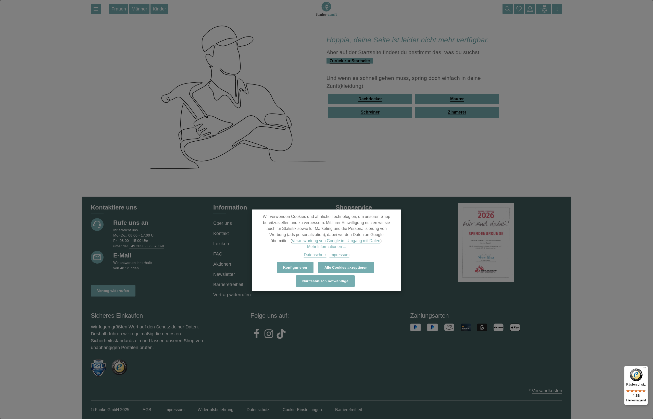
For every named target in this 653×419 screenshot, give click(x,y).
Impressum (339, 255)
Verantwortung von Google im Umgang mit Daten (336, 241)
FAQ (217, 253)
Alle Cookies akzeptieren (346, 267)
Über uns (222, 223)
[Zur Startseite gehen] (326, 9)
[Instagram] (269, 334)
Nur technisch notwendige (325, 281)
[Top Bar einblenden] (557, 9)
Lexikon (221, 243)
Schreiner (370, 112)
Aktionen (222, 264)
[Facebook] (257, 334)
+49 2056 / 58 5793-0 (146, 246)
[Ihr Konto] (530, 9)
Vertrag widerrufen (113, 291)
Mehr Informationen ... (326, 246)
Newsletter (224, 274)
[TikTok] (281, 334)
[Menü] (96, 9)
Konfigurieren (295, 267)
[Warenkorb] (543, 9)
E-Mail (122, 255)
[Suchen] (508, 9)
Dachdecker (370, 99)
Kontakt (221, 233)
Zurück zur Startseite (350, 61)
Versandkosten (547, 390)
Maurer (457, 99)
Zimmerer (457, 112)
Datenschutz (315, 255)
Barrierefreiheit (228, 284)
